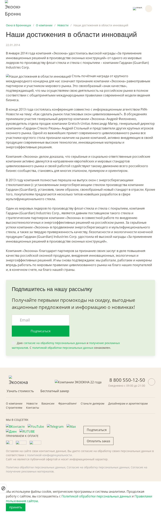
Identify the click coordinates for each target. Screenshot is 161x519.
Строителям (14, 407)
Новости (32, 403)
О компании (14, 403)
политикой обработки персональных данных (62, 348)
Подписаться (40, 331)
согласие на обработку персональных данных (55, 343)
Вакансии (47, 403)
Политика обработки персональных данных (35, 467)
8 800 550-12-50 (127, 380)
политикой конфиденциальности (49, 455)
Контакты (32, 407)
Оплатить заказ (98, 441)
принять (15, 507)
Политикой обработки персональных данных (96, 496)
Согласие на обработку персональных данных (98, 467)
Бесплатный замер (54, 391)
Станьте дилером (92, 403)
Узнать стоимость (20, 391)
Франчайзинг (67, 403)
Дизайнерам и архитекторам (128, 403)
